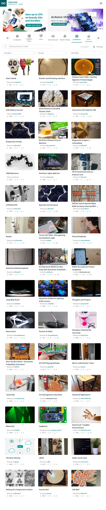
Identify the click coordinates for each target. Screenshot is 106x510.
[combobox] (19, 53)
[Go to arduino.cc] (3, 3)
